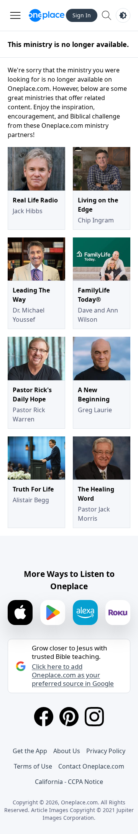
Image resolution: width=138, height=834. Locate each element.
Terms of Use (33, 766)
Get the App (30, 751)
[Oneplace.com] (46, 15)
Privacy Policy (105, 751)
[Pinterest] (69, 716)
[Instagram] (94, 716)
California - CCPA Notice (69, 781)
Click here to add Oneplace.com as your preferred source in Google (73, 675)
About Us (66, 751)
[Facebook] (43, 716)
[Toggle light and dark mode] (123, 15)
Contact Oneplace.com (91, 766)
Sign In (81, 15)
